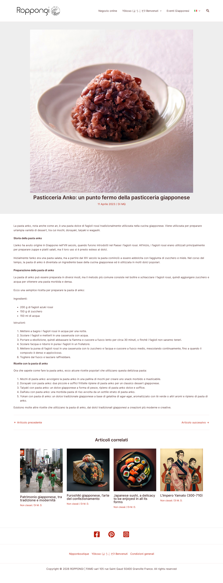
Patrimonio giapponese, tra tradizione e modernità (41, 498)
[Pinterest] (111, 534)
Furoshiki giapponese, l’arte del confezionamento (88, 497)
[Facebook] (97, 534)
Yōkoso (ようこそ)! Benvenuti (140, 10)
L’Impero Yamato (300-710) (181, 495)
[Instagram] (126, 534)
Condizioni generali (142, 553)
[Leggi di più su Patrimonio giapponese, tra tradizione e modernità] (41, 470)
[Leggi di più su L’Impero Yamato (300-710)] (181, 469)
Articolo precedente (28, 422)
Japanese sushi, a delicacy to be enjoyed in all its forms (134, 498)
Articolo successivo (195, 422)
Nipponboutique (79, 553)
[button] (160, 10)
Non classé (26, 505)
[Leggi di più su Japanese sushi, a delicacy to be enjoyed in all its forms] (135, 469)
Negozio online (107, 10)
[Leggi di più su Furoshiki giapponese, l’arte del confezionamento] (88, 469)
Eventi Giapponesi (178, 10)
